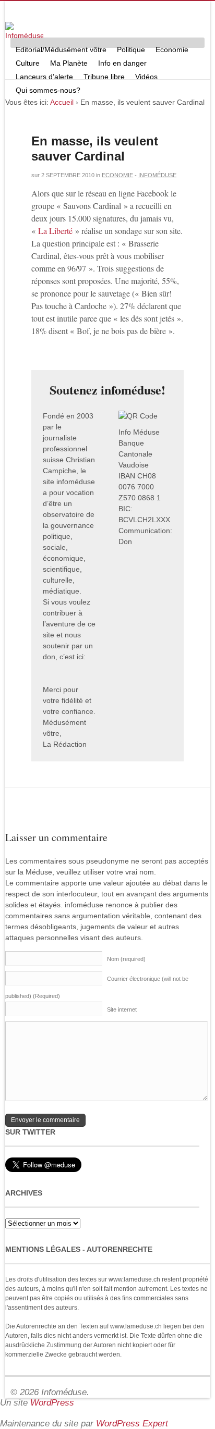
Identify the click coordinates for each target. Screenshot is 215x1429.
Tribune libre (104, 76)
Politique (131, 49)
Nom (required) (126, 959)
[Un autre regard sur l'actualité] (24, 31)
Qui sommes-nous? (48, 90)
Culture (28, 63)
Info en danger (122, 63)
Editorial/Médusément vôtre (61, 49)
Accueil (62, 102)
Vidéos (146, 76)
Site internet (122, 1009)
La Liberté (55, 230)
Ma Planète (69, 63)
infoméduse (157, 175)
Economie (172, 49)
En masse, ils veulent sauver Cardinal (94, 148)
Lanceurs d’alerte (44, 76)
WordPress (52, 1403)
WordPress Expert (132, 1423)
